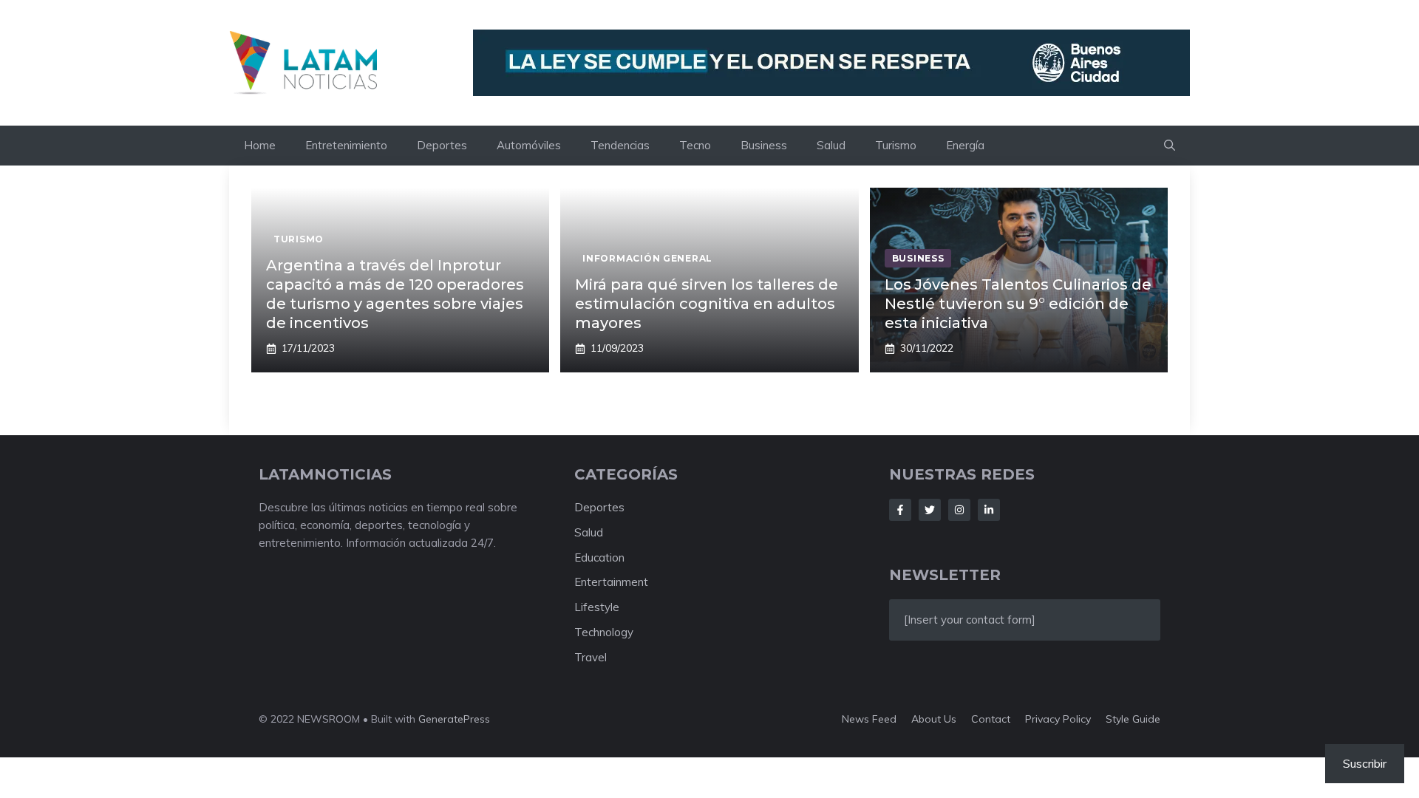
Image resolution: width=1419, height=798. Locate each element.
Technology (603, 632)
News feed (869, 719)
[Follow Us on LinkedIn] (989, 510)
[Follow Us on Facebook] (900, 510)
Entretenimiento (346, 145)
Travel (590, 657)
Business (764, 145)
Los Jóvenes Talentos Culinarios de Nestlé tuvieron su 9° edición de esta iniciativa (1018, 304)
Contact (990, 719)
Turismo (895, 145)
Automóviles (529, 145)
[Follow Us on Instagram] (959, 510)
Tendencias (620, 145)
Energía (965, 145)
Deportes (442, 145)
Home (260, 145)
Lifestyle (596, 607)
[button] (1169, 146)
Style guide (1133, 719)
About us (933, 719)
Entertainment (611, 582)
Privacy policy (1058, 719)
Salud (831, 145)
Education (599, 557)
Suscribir (1364, 763)
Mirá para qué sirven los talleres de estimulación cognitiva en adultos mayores (706, 304)
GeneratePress (454, 719)
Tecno (695, 145)
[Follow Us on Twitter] (930, 510)
